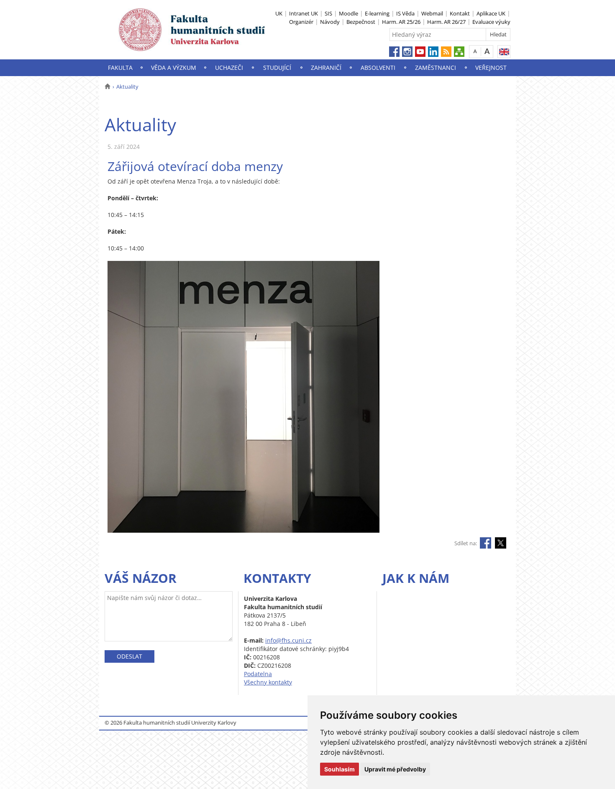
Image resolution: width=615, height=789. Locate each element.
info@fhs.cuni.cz (288, 640)
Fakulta (120, 67)
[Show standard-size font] (475, 51)
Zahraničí (326, 67)
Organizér (301, 22)
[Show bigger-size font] (487, 51)
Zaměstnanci (435, 67)
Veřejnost (491, 67)
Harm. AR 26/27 (446, 22)
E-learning (377, 13)
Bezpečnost (360, 22)
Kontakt (460, 13)
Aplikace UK (491, 13)
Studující (277, 67)
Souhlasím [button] (339, 769)
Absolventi (378, 67)
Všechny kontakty (268, 682)
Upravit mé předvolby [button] (395, 769)
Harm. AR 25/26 (401, 22)
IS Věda (405, 13)
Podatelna (258, 674)
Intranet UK (303, 13)
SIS (328, 13)
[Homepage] (107, 86)
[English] (503, 51)
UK (278, 13)
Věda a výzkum (173, 67)
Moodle (348, 13)
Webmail (432, 13)
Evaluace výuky (491, 22)
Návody (330, 22)
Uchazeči (229, 67)
